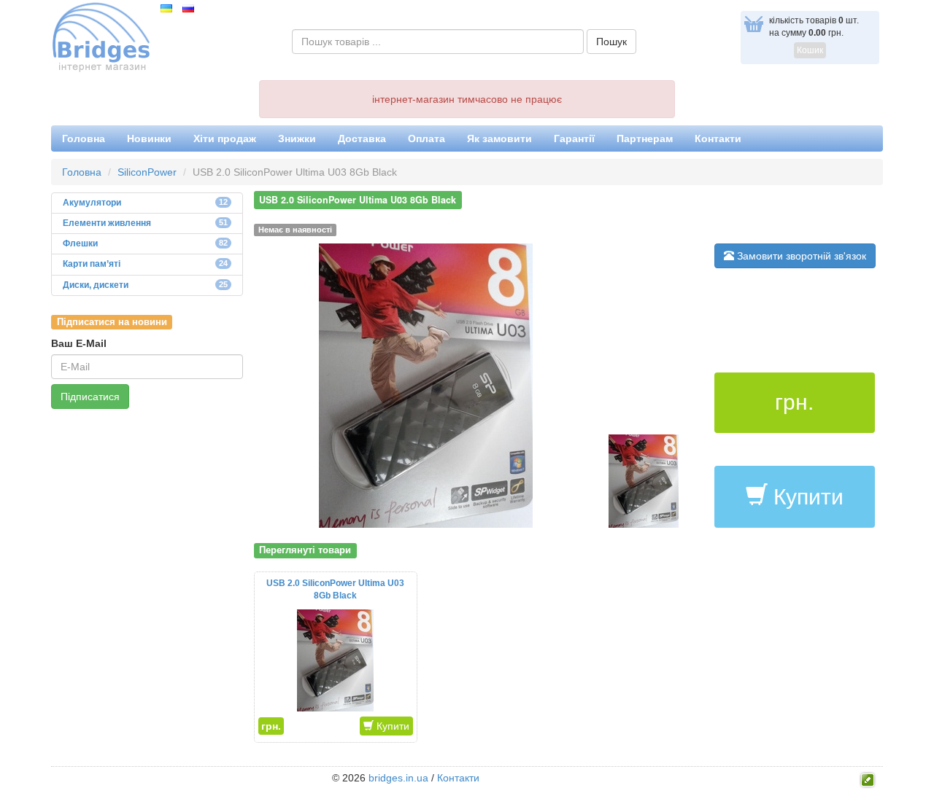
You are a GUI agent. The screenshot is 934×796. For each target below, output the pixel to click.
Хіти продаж (224, 138)
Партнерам (645, 138)
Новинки (149, 138)
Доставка (362, 138)
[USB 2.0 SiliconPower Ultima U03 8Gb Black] (426, 385)
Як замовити (499, 138)
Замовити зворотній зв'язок (800, 256)
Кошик (810, 50)
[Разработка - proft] (868, 778)
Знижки (297, 138)
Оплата (426, 138)
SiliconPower (147, 172)
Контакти (718, 138)
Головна (83, 138)
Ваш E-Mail (79, 343)
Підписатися (90, 396)
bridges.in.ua (398, 778)
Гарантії (574, 138)
